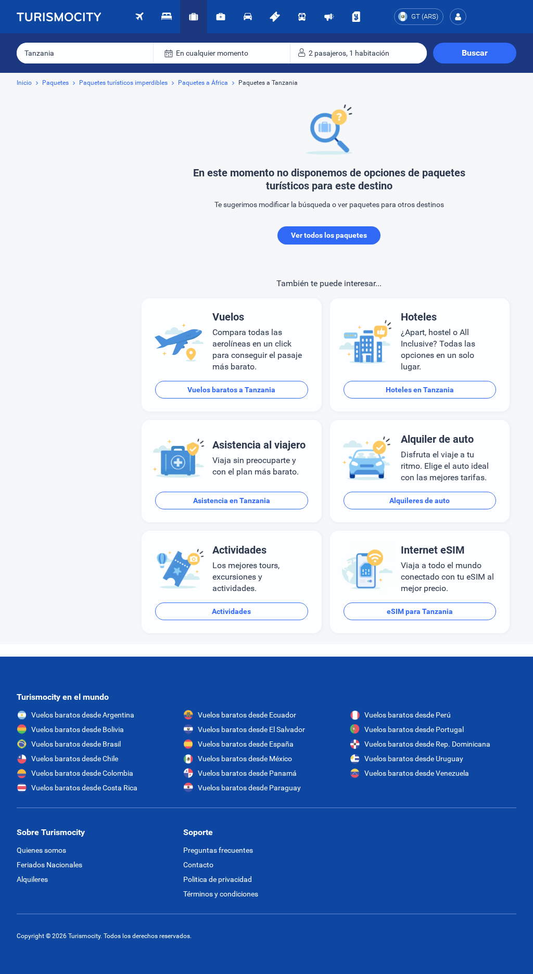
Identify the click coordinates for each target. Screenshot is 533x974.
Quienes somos (41, 850)
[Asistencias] (220, 16)
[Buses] (301, 16)
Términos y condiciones (220, 894)
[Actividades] (274, 16)
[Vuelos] (59, 16)
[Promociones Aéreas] (328, 16)
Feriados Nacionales (49, 865)
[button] (458, 16)
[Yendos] (356, 16)
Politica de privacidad (217, 879)
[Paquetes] (193, 16)
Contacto (198, 865)
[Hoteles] (166, 16)
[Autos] (247, 16)
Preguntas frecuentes (218, 850)
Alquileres (32, 879)
